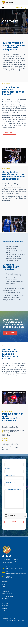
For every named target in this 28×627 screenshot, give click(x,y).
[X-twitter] (10, 556)
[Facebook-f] (3, 556)
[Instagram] (7, 556)
